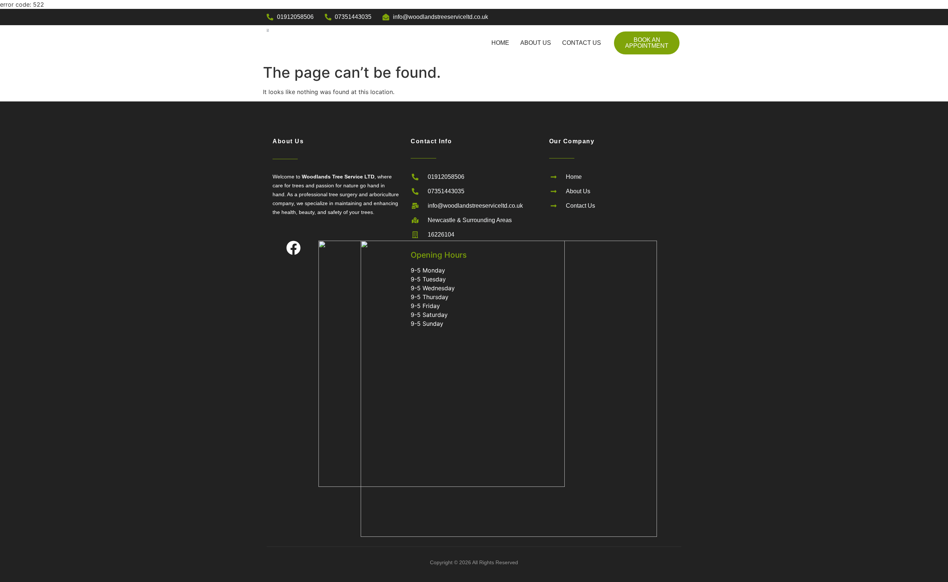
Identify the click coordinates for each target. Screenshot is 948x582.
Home (500, 43)
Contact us (581, 43)
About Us (535, 43)
